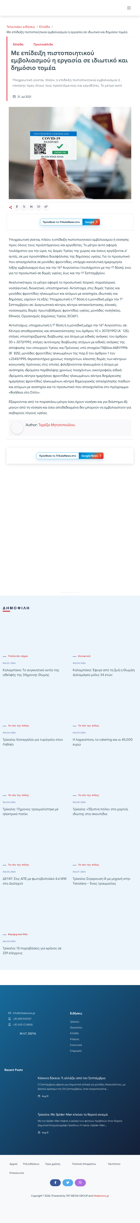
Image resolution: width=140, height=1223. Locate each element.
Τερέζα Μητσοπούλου (56, 425)
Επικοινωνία (16, 1172)
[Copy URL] (46, 206)
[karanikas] (70, 551)
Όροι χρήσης (53, 1164)
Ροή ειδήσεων (31, 1164)
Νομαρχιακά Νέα (18, 934)
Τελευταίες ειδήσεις (21, 27)
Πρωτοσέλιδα (43, 44)
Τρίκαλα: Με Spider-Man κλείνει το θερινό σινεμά (73, 1114)
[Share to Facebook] (17, 206)
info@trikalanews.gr (24, 1013)
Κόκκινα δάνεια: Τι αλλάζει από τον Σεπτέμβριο (72, 1078)
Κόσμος (74, 1039)
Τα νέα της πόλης (18, 725)
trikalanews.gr (101, 1195)
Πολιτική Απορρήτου (84, 1164)
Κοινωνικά (84, 656)
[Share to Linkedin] (31, 206)
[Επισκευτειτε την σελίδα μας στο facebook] (55, 1182)
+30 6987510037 (22, 1018)
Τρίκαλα (74, 1021)
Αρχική (13, 1164)
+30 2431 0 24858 (23, 1024)
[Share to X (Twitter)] (24, 206)
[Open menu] (128, 8)
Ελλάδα (44, 27)
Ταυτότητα (114, 1164)
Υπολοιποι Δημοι (18, 656)
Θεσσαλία (76, 1027)
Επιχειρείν (76, 1050)
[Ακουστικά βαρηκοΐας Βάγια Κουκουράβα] (70, 499)
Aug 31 (45, 1096)
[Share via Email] (39, 206)
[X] (67, 1182)
